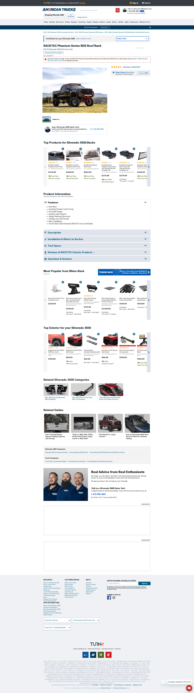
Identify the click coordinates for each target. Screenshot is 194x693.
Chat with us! (69, 592)
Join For (143, 73)
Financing (46, 590)
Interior (114, 22)
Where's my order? (70, 583)
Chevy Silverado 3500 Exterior (78, 452)
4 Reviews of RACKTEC (131, 67)
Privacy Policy (133, 587)
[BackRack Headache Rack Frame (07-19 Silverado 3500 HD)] (92, 155)
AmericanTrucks (94, 649)
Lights (126, 22)
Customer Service (70, 590)
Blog (44, 597)
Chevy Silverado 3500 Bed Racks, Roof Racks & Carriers (107, 452)
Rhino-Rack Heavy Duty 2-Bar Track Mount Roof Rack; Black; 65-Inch (74, 302)
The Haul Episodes (49, 595)
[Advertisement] (97, 520)
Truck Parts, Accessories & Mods (56, 461)
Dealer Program (91, 590)
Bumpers (74, 22)
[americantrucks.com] (59, 9)
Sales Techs (89, 592)
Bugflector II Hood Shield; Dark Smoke (74, 352)
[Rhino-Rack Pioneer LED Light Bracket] (145, 288)
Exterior (102, 22)
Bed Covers (60, 22)
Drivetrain (82, 22)
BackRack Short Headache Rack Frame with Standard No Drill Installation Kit (109, 168)
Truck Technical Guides (50, 592)
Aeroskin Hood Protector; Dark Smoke (110, 352)
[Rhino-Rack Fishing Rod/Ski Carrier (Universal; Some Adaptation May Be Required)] (92, 288)
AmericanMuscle (79, 649)
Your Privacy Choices (122, 685)
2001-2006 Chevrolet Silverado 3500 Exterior (89, 32)
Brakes (67, 22)
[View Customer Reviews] (116, 67)
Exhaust (96, 22)
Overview (88, 583)
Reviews (88, 593)
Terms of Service (119, 688)
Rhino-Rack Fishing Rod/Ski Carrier (92, 301)
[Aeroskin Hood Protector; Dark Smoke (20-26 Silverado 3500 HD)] (110, 340)
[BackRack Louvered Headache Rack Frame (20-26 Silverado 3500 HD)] (74, 155)
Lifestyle (52, 22)
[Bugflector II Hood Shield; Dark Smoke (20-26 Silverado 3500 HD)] (74, 340)
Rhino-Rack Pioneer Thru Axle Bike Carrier (56, 299)
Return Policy (69, 586)
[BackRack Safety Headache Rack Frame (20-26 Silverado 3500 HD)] (145, 155)
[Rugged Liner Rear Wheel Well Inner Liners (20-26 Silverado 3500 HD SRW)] (56, 340)
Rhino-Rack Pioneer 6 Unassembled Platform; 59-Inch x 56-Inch (109, 302)
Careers (88, 586)
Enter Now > (105, 27)
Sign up (144, 583)
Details (82, 3)
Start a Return (69, 584)
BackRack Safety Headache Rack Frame (55, 166)
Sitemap (95, 685)
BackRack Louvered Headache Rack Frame (73, 166)
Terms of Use (69, 597)
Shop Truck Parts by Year (51, 583)
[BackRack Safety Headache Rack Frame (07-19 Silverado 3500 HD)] (56, 155)
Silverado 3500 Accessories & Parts (56, 452)
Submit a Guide (90, 584)
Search (118, 10)
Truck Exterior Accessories (77, 461)
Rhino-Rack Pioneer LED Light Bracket (144, 299)
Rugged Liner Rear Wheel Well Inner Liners (56, 352)
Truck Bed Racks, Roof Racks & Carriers (99, 461)
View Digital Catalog (49, 601)
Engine (89, 22)
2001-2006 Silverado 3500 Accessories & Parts (58, 32)
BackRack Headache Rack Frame (91, 166)
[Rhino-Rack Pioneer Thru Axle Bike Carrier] (56, 288)
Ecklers (118, 649)
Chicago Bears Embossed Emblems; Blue (92, 352)
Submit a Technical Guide (51, 593)
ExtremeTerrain (107, 649)
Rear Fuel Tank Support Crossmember (126, 352)
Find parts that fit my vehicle (53, 52)
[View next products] (149, 166)
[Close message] (150, 27)
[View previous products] (45, 166)
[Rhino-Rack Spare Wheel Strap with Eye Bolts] (127, 288)
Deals (46, 22)
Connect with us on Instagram (114, 598)
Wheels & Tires (145, 22)
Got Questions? (69, 588)
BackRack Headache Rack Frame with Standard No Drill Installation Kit (126, 168)
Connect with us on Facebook (109, 598)
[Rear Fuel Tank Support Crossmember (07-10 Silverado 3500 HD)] (127, 340)
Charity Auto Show (92, 588)
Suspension (134, 22)
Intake (108, 22)
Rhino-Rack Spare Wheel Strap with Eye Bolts (127, 299)
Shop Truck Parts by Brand (51, 588)
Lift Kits (120, 22)
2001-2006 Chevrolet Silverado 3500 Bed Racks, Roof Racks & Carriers (127, 32)
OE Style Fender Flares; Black (144, 352)
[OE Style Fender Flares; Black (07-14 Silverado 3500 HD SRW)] (145, 340)
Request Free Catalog (50, 599)
